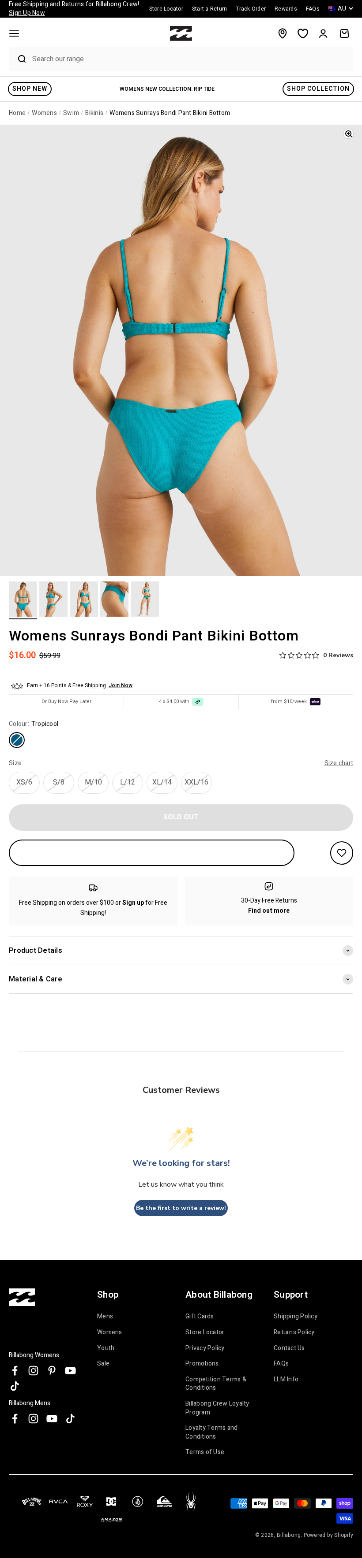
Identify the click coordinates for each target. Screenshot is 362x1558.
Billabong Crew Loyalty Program (217, 1408)
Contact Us (289, 1348)
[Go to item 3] (84, 600)
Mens (105, 1316)
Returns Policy (294, 1332)
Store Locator (204, 1332)
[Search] (18, 59)
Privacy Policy (205, 1348)
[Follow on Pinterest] (52, 1371)
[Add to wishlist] (341, 853)
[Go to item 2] (53, 600)
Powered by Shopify (329, 1535)
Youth (105, 1348)
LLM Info (286, 1379)
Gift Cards (199, 1316)
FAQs (281, 1363)
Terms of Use (204, 1452)
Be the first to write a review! (181, 1208)
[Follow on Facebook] (15, 1371)
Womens (109, 1332)
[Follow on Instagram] (33, 1371)
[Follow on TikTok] (15, 1386)
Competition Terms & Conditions (215, 1384)
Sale (103, 1363)
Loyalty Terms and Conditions (211, 1432)
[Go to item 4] (114, 600)
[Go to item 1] (23, 600)
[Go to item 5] (145, 600)
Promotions (202, 1363)
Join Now (120, 685)
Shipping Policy (295, 1316)
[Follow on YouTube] (70, 1371)
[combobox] (190, 59)
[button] (14, 33)
